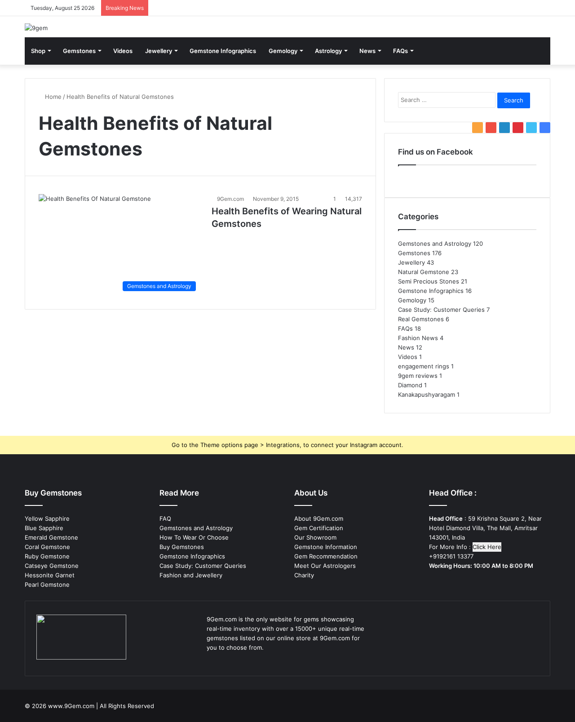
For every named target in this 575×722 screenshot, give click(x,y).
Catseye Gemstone (52, 565)
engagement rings (423, 366)
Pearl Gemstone (47, 584)
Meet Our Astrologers (325, 565)
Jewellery (158, 50)
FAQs (400, 50)
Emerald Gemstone (51, 537)
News (367, 50)
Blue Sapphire (44, 528)
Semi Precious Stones (428, 281)
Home (52, 96)
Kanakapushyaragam (426, 394)
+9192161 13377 (451, 556)
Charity (304, 575)
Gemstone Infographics (223, 50)
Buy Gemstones (181, 546)
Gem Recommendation (326, 556)
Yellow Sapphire (47, 518)
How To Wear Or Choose (194, 537)
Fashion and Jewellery (190, 575)
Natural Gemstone (423, 271)
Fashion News (418, 337)
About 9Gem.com (318, 518)
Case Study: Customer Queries (441, 309)
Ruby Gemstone (47, 556)
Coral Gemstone (47, 546)
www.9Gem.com (71, 705)
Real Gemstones (421, 319)
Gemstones (79, 50)
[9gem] (36, 28)
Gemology (283, 50)
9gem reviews (418, 375)
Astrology (328, 50)
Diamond (410, 385)
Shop (38, 50)
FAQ (165, 518)
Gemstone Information (325, 546)
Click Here (487, 546)
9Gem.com (230, 198)
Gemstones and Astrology (434, 243)
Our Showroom (315, 537)
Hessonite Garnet (50, 575)
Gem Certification (318, 528)
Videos (123, 50)
